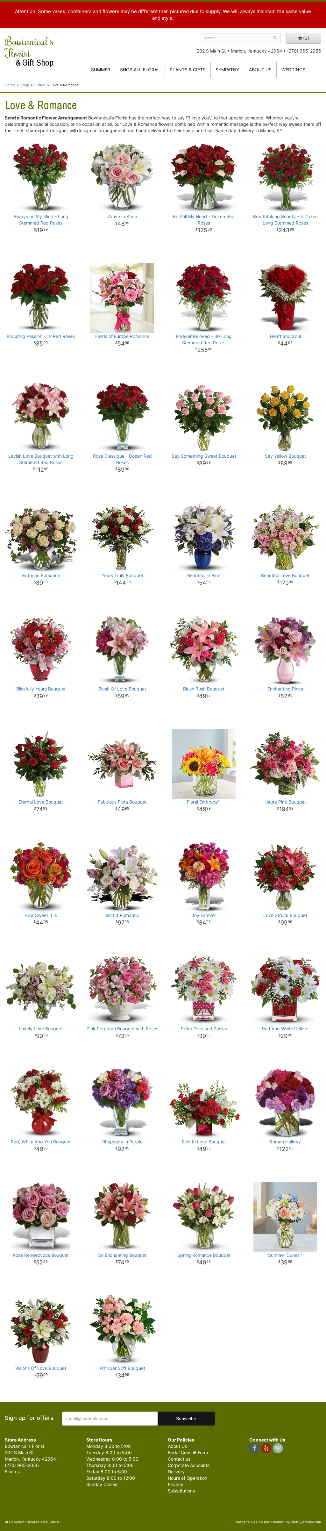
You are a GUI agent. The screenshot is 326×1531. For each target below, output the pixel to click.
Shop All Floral (140, 69)
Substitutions (181, 1490)
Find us (12, 1471)
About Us (177, 1446)
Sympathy (227, 69)
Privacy (175, 1484)
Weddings (293, 69)
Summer (100, 69)
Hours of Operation (187, 1478)
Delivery (176, 1471)
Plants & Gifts (188, 69)
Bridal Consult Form (188, 1452)
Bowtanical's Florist (29, 51)
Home (10, 85)
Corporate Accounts (188, 1465)
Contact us (179, 1459)
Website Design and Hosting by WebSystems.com (278, 1522)
